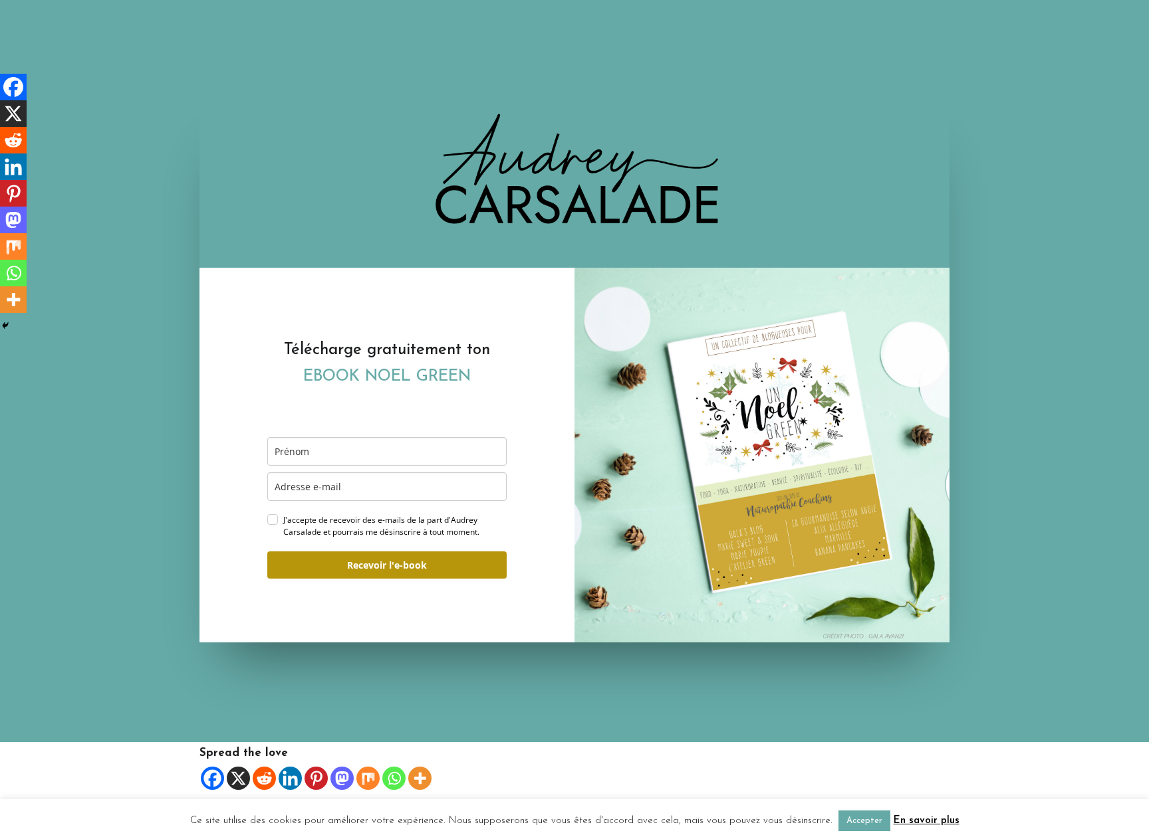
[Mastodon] (342, 778)
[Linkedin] (290, 778)
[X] (238, 778)
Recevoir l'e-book (387, 565)
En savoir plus (926, 821)
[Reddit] (264, 778)
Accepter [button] (864, 820)
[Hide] (5, 325)
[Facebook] (212, 778)
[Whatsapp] (394, 778)
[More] (420, 778)
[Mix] (368, 778)
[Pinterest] (316, 778)
